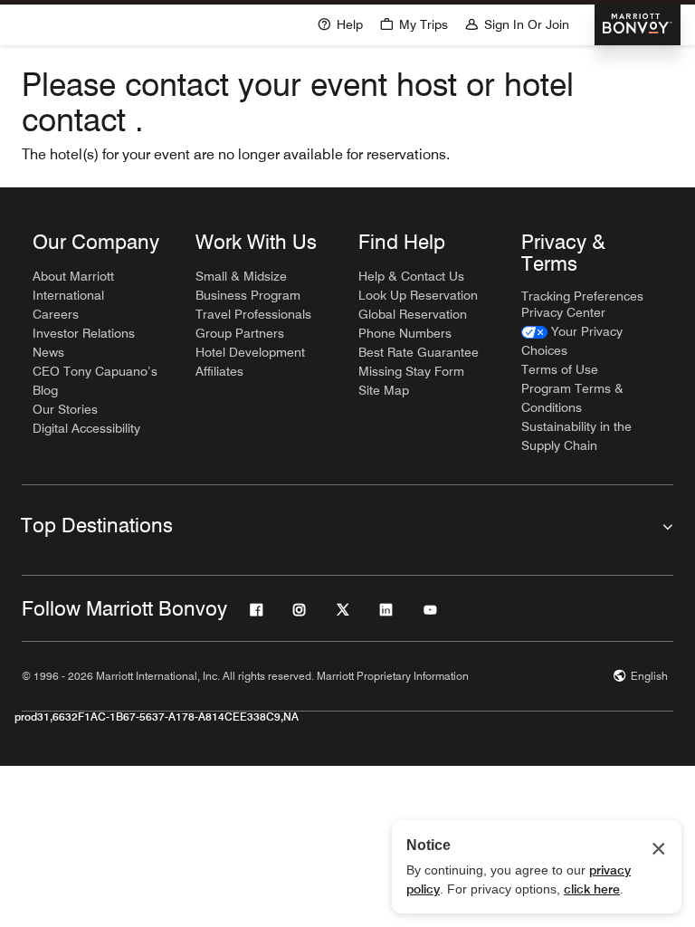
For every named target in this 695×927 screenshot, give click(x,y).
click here (592, 889)
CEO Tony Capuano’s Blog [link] (95, 380)
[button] (413, 23)
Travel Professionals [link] (253, 314)
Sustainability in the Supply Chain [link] (576, 436)
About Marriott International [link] (73, 285)
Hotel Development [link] (250, 352)
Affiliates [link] (219, 371)
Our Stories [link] (65, 409)
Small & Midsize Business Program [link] (247, 285)
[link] (591, 341)
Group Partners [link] (239, 333)
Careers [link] (56, 314)
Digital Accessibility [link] (86, 428)
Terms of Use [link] (559, 369)
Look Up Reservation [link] (418, 295)
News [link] (48, 352)
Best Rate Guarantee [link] (418, 352)
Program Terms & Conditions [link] (572, 398)
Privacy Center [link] (563, 312)
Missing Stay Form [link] (411, 371)
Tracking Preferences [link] (582, 296)
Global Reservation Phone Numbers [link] (412, 323)
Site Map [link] (383, 390)
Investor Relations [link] (84, 333)
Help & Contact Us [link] (411, 276)
